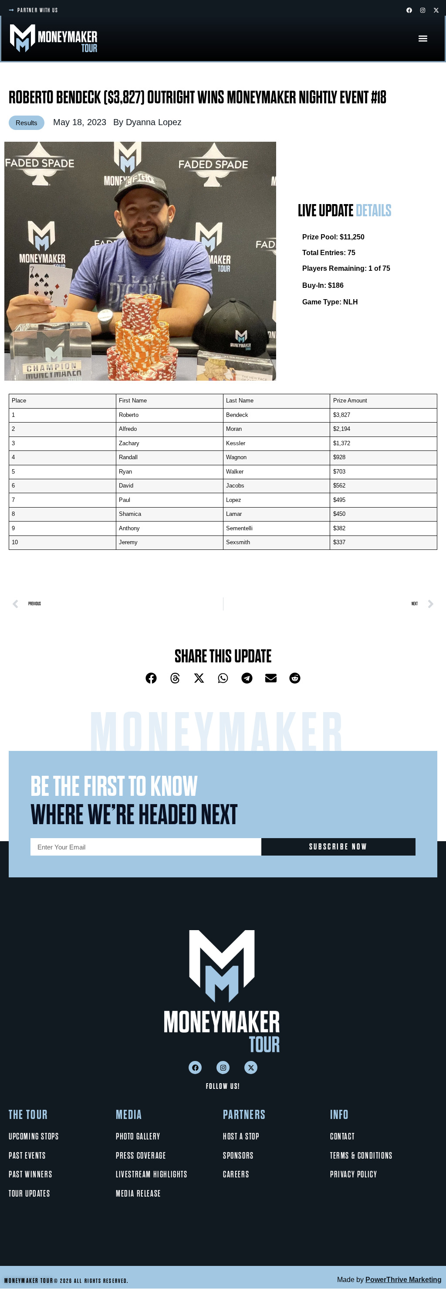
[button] (423, 38)
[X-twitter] (436, 10)
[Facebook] (409, 10)
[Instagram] (422, 10)
